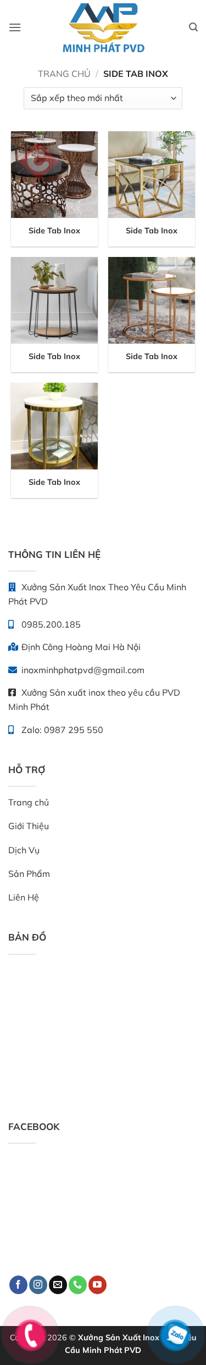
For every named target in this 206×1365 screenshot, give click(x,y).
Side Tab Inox (54, 231)
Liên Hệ (23, 897)
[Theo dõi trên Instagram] (38, 1285)
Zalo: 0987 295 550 (61, 729)
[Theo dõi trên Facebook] (18, 1285)
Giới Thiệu (28, 825)
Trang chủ (64, 73)
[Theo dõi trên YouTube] (97, 1285)
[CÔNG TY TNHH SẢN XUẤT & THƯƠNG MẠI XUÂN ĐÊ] (103, 27)
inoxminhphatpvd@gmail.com (81, 669)
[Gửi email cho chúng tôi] (58, 1285)
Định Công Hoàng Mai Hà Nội (80, 646)
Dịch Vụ (24, 849)
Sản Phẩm (29, 873)
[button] (14, 27)
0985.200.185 (50, 624)
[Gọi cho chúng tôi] (78, 1285)
